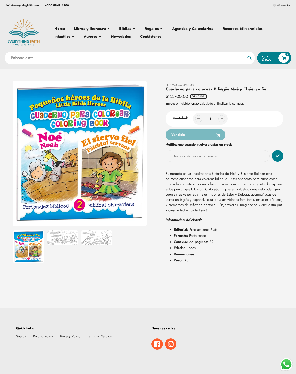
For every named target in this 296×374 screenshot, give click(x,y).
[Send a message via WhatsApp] (286, 364)
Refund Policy (43, 336)
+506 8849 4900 (57, 5)
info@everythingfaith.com (22, 5)
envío (195, 103)
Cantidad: (180, 118)
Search (21, 336)
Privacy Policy (70, 336)
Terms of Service (99, 336)
